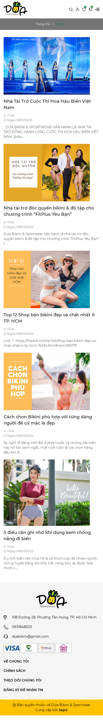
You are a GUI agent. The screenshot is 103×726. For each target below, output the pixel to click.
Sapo (63, 710)
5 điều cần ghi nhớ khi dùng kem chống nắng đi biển (47, 535)
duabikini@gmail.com (30, 636)
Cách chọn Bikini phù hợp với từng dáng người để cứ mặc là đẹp (48, 420)
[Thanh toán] (12, 648)
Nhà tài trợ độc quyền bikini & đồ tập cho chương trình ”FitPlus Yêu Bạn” (49, 211)
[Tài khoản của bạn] (77, 9)
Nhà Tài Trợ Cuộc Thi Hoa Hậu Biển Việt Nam (47, 104)
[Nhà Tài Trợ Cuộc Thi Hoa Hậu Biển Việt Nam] (47, 65)
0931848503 (22, 627)
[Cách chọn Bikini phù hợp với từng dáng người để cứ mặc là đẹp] (47, 381)
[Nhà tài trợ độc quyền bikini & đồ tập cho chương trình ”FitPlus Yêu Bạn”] (47, 172)
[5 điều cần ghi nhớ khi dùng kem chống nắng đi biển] (47, 492)
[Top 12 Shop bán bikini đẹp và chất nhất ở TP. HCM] (47, 279)
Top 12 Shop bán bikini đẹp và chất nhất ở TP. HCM (49, 318)
